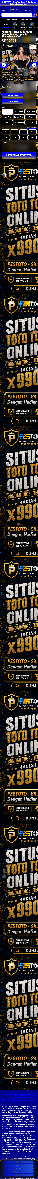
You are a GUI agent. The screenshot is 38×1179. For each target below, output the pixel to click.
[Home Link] (14, 9)
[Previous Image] (4, 65)
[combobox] (17, 15)
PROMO (20, 1161)
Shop (3, 10)
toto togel (15, 1135)
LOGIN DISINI (13, 101)
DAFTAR (20, 1168)
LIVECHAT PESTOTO (19, 155)
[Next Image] (34, 65)
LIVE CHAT (20, 1175)
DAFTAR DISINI (12, 95)
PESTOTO (16, 1114)
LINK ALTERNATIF (19, 1171)
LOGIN (20, 1164)
